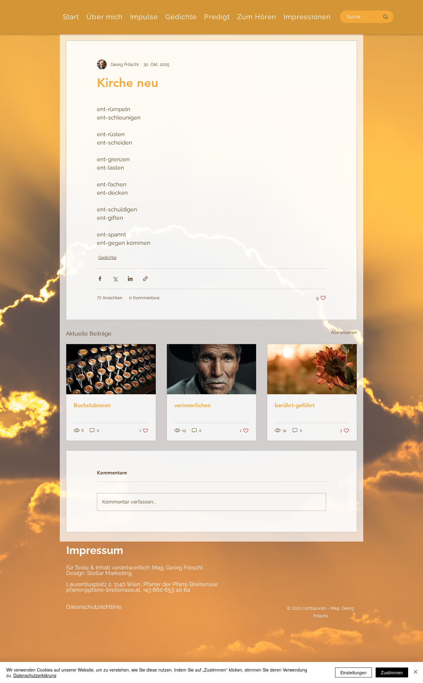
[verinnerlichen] (211, 369)
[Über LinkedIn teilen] (130, 279)
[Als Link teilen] (145, 279)
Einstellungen (353, 672)
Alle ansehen (344, 332)
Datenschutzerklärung (34, 675)
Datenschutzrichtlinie (94, 606)
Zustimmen (392, 672)
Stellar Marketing (108, 573)
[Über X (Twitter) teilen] (115, 279)
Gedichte (107, 257)
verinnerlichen (192, 405)
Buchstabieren (92, 405)
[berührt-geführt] (312, 369)
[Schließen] (415, 672)
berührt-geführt (295, 405)
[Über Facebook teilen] (100, 279)
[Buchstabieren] (111, 369)
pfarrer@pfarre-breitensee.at (103, 589)
